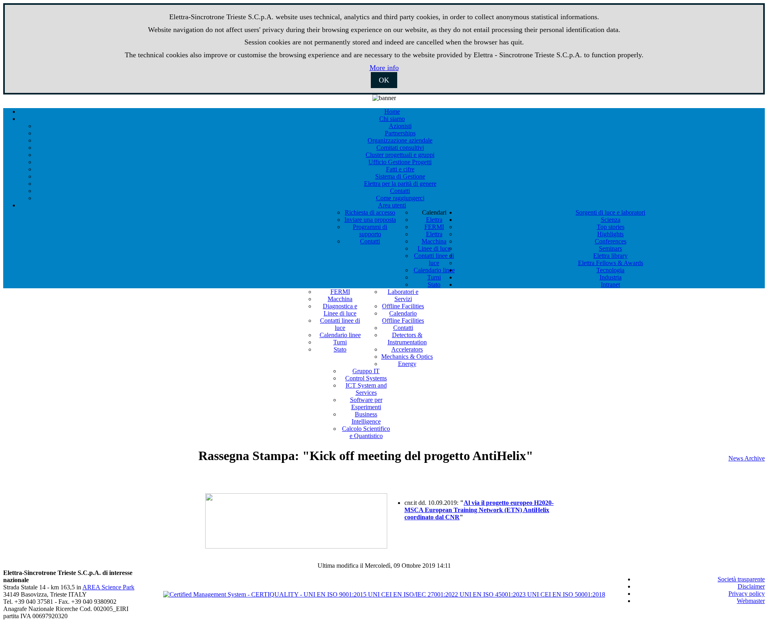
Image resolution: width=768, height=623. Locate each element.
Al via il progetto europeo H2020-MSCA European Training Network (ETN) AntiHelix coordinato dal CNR (479, 510)
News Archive (746, 458)
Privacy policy (746, 593)
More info (384, 68)
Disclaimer (751, 586)
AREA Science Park (108, 587)
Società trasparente (741, 579)
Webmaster (751, 600)
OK (384, 80)
